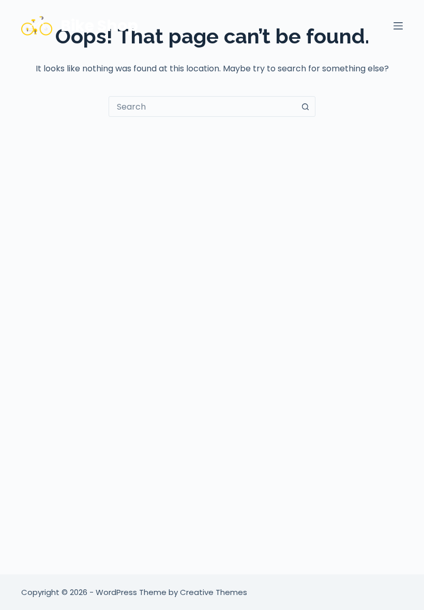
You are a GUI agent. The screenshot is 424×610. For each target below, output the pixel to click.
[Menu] (398, 25)
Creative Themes (213, 592)
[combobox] (202, 106)
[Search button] (305, 106)
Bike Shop (99, 25)
